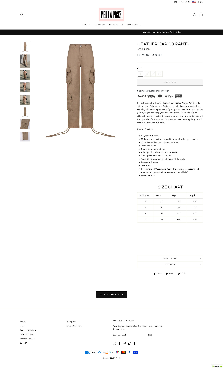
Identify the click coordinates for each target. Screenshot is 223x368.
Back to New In (113, 294)
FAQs (22, 326)
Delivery (170, 264)
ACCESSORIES (116, 24)
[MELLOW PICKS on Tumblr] (134, 343)
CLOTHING (99, 24)
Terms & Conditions (74, 326)
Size (139, 69)
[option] (111, 32)
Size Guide (170, 258)
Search (22, 321)
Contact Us (24, 343)
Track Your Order (27, 334)
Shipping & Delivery (28, 330)
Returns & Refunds (27, 338)
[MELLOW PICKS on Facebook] (119, 343)
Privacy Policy (72, 321)
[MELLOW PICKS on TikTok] (129, 343)
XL (159, 73)
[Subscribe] (150, 335)
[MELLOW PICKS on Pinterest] (124, 343)
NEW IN (86, 24)
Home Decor (134, 24)
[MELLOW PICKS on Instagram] (114, 343)
